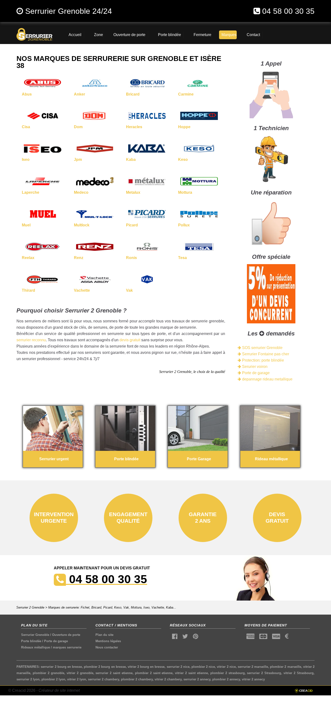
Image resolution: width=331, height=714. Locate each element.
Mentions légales (108, 641)
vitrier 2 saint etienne (191, 673)
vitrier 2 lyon (76, 679)
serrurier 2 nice (178, 667)
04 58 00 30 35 (288, 11)
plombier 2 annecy (226, 679)
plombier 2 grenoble (48, 673)
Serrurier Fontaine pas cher (265, 354)
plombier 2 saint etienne (154, 673)
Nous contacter (106, 647)
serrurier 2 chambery (103, 679)
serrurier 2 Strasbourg (264, 673)
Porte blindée (31, 641)
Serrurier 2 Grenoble (30, 607)
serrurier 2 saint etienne (114, 673)
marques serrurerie (67, 647)
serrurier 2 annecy (196, 679)
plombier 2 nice (203, 667)
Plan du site (104, 635)
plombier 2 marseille (285, 667)
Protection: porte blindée (262, 360)
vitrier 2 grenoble (80, 673)
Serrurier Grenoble (35, 635)
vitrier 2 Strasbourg (299, 673)
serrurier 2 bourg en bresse (61, 667)
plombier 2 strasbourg (227, 673)
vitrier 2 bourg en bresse (146, 667)
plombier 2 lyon (53, 679)
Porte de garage (255, 373)
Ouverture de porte (66, 635)
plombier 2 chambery (137, 679)
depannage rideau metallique (266, 379)
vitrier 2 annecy (253, 679)
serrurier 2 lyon (27, 679)
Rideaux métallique (35, 647)
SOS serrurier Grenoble (262, 348)
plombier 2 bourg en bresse (105, 667)
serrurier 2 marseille (253, 667)
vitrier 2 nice (226, 667)
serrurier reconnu (31, 340)
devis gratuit (129, 340)
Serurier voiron (254, 366)
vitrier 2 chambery (168, 679)
